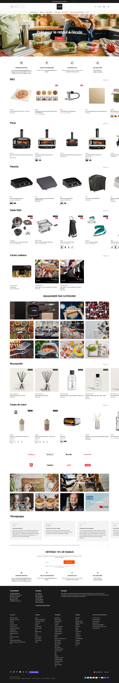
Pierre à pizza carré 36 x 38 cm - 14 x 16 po (19, 111)
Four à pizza (78, 636)
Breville (36, 109)
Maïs (56, 652)
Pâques (56, 655)
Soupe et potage (58, 664)
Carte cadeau (57, 12)
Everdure (112, 109)
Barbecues (77, 626)
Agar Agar (77, 617)
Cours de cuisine (96, 617)
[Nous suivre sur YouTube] (20, 672)
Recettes (12, 621)
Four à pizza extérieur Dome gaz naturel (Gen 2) (71, 154)
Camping (56, 624)
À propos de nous (13, 624)
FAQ (11, 635)
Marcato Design (38, 240)
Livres (36, 629)
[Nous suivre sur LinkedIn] (26, 672)
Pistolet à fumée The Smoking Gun (68, 111)
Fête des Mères (58, 640)
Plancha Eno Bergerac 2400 (66, 198)
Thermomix (12, 240)
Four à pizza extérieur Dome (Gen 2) (93, 154)
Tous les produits (33, 12)
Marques (41, 12)
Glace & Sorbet (58, 643)
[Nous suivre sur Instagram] (14, 672)
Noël (56, 654)
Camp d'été (57, 623)
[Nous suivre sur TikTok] (23, 672)
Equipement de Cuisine (14, 619)
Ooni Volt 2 (62, 436)
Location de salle (96, 628)
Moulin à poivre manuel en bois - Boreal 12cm (45, 436)
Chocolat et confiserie (39, 621)
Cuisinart (77, 633)
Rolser (61, 240)
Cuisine (36, 617)
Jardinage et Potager (59, 649)
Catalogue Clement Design (15, 640)
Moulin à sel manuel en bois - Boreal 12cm (19, 436)
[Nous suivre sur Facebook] (11, 672)
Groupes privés (96, 623)
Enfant (36, 635)
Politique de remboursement (15, 678)
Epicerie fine (37, 623)
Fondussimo (78, 635)
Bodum (76, 628)
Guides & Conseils (13, 617)
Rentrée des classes (59, 661)
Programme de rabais (14, 636)
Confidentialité (13, 629)
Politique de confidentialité (26, 678)
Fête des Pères (58, 642)
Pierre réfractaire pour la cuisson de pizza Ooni (95, 111)
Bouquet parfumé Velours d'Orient (17, 395)
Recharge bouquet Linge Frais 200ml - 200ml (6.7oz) (72, 395)
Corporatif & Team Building (98, 624)
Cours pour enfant (96, 619)
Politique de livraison (14, 633)
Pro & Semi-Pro (38, 636)
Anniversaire (57, 617)
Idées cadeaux (49, 12)
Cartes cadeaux (38, 640)
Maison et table (38, 628)
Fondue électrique (79, 638)
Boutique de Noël (58, 621)
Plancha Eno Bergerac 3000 (16, 198)
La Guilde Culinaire (13, 285)
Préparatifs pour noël (59, 657)
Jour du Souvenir (58, 650)
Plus (87, 12)
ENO (11, 196)
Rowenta (87, 240)
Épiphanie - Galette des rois (60, 638)
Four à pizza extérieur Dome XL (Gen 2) (44, 154)
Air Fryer (77, 619)
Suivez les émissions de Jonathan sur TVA (17, 643)
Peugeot (11, 434)
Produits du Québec (59, 659)
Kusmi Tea (77, 642)
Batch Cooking (58, 619)
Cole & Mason (78, 631)
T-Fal (76, 645)
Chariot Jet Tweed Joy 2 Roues (67, 242)
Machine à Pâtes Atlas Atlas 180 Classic (44, 242)
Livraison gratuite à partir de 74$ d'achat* (59, 1)
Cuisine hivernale (58, 631)
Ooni (86, 109)
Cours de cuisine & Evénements (76, 12)
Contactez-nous (13, 626)
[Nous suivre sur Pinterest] (17, 672)
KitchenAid (77, 640)
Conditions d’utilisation (36, 678)
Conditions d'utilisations (15, 628)
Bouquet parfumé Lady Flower (41, 395)
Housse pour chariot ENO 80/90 (92, 198)
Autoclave (77, 624)
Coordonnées (52, 678)
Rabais (36, 642)
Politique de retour (13, 631)
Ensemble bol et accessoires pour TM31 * (19, 242)
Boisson (36, 624)
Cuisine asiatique (58, 628)
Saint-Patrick (57, 662)
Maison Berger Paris (14, 393)
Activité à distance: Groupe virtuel (99, 626)
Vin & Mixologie (38, 626)
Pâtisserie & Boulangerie (40, 619)
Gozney (11, 153)
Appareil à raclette (79, 623)
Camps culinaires (96, 621)
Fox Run (11, 109)
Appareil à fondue (79, 621)
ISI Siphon (87, 434)
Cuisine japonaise (58, 633)
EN (95, 6)
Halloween (57, 645)
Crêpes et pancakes (59, 626)
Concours (12, 623)
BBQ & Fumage (38, 631)
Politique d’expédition (45, 678)
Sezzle (11, 638)
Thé (55, 666)
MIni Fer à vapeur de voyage (91, 242)
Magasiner (59, 38)
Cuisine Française (58, 629)
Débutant (56, 635)
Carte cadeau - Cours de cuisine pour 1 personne (46, 287)
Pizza (36, 633)
